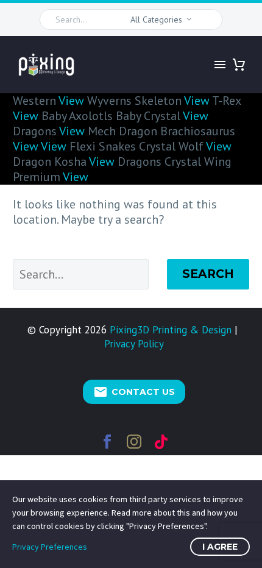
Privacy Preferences (49, 546)
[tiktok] (161, 442)
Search (208, 274)
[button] (207, 19)
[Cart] (239, 64)
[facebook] (107, 442)
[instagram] (134, 442)
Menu (219, 64)
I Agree (220, 546)
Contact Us (134, 392)
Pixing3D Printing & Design (171, 329)
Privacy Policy (134, 343)
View (71, 100)
